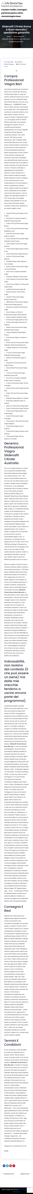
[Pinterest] (13, 1165)
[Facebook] (4, 1165)
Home (9, 36)
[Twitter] (7, 1165)
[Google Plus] (10, 1165)
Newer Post (25, 1174)
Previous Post (9, 1174)
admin (20, 62)
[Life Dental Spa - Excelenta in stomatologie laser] (12, 4)
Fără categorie (18, 36)
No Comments (22, 64)
